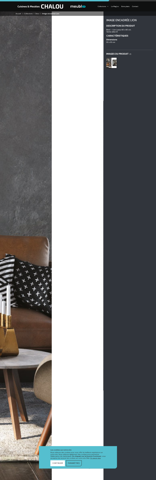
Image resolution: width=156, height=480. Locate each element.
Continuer (57, 463)
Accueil (18, 14)
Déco (37, 14)
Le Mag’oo (115, 6)
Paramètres (74, 463)
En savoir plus (95, 458)
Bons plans (125, 6)
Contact (135, 6)
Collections (102, 6)
